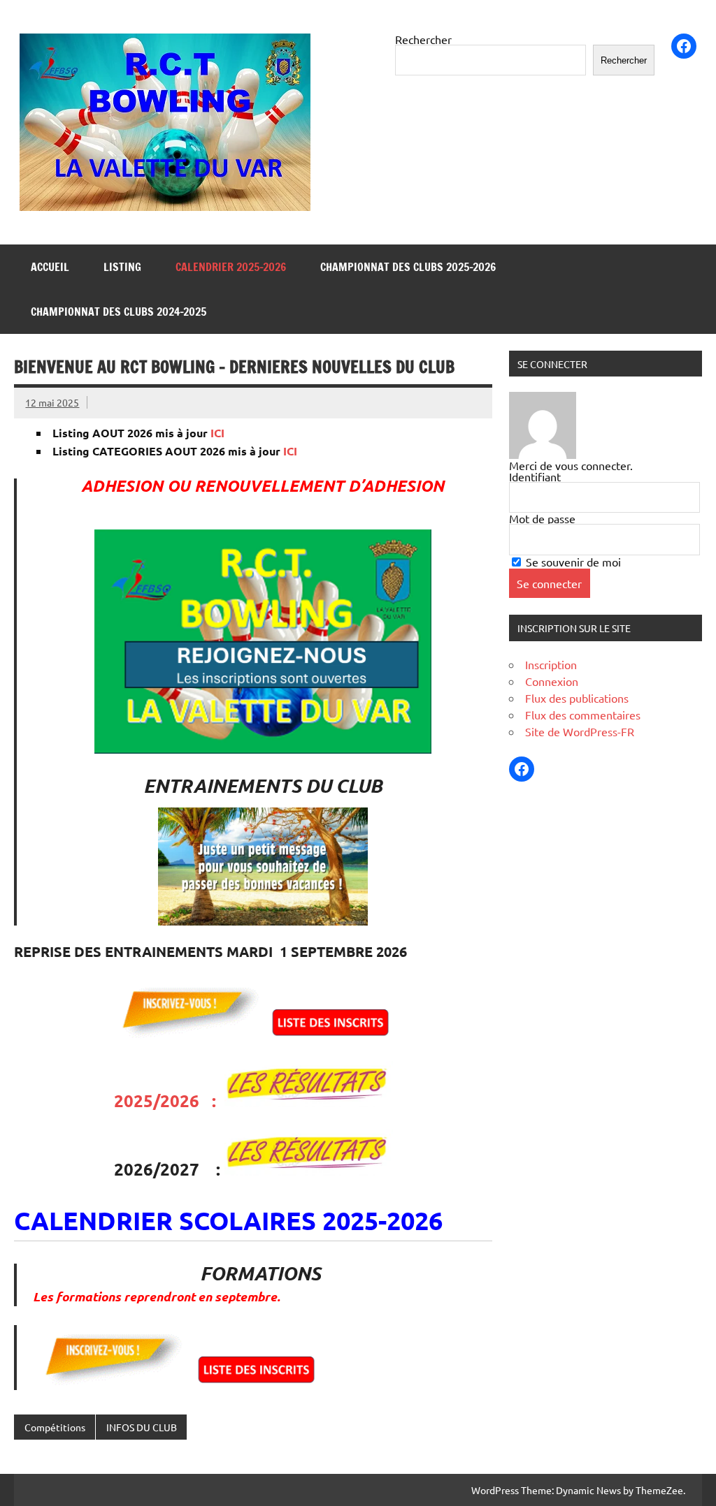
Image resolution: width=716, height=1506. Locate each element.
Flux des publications (577, 698)
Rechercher (423, 39)
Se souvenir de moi (572, 562)
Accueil (50, 267)
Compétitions (54, 1427)
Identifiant (535, 476)
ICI (217, 432)
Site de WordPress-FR (579, 731)
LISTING (122, 267)
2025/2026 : (169, 1100)
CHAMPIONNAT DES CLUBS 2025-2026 (408, 267)
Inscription (551, 664)
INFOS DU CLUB (141, 1427)
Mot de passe (542, 518)
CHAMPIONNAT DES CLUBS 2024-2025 (118, 311)
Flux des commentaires (582, 715)
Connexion (551, 681)
